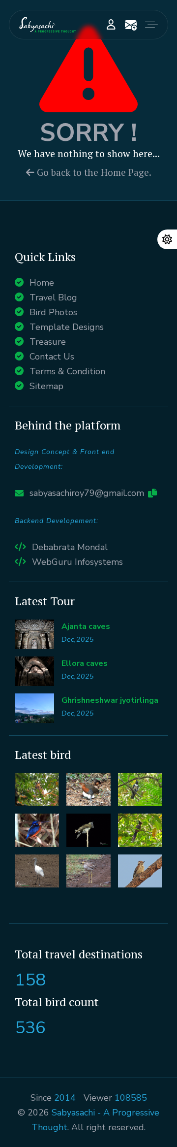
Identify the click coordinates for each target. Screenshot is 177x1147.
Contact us (131, 24)
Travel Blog (53, 297)
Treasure (48, 342)
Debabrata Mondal (70, 547)
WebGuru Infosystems (77, 562)
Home (42, 283)
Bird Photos (53, 312)
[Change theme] (167, 239)
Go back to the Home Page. (92, 172)
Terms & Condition (67, 371)
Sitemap (46, 386)
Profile (111, 24)
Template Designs (67, 327)
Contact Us (52, 356)
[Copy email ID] (152, 493)
